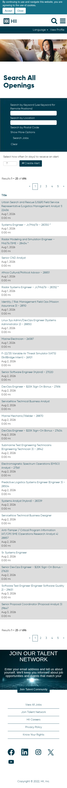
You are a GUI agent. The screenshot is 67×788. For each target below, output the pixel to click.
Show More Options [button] (22, 132)
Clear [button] (14, 144)
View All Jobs (33, 704)
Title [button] (4, 195)
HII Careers (33, 719)
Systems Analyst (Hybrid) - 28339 (22, 501)
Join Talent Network (33, 712)
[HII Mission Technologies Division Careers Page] (9, 21)
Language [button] (39, 30)
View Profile (57, 30)
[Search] (54, 21)
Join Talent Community (33, 689)
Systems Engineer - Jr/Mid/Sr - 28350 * (26, 225)
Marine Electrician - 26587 (18, 339)
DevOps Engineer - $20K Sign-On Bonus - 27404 (32, 430)
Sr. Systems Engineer (14, 552)
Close (20, 10)
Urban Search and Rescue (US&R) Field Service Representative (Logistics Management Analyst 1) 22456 (31, 206)
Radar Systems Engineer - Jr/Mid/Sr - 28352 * (30, 287)
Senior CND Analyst (14, 258)
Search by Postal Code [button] (24, 127)
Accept (8, 10)
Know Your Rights (33, 734)
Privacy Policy (33, 727)
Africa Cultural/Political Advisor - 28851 (26, 272)
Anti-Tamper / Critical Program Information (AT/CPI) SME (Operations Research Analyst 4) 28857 (29, 534)
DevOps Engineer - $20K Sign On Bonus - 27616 (31, 386)
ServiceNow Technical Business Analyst (26, 401)
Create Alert (32, 163)
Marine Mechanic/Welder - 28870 (22, 416)
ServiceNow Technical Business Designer (27, 515)
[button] (62, 21)
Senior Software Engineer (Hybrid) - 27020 (27, 372)
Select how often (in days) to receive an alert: (31, 157)
